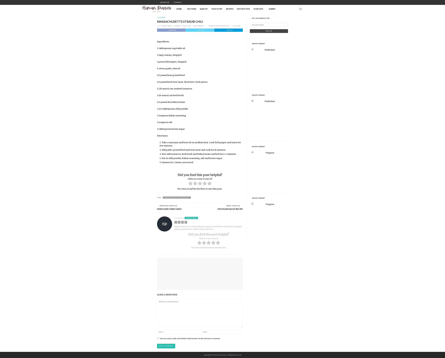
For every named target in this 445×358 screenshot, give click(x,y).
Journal (162, 17)
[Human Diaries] (156, 9)
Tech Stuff (216, 9)
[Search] (285, 2)
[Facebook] (288, 9)
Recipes (229, 9)
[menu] (300, 9)
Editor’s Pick (243, 9)
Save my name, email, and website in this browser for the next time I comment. (190, 339)
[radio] (190, 183)
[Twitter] (291, 9)
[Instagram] (294, 9)
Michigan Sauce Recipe (230, 209)
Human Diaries (166, 26)
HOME (179, 9)
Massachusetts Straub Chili (219, 26)
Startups (258, 9)
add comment (199, 26)
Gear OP (204, 9)
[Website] (175, 222)
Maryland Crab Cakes (169, 209)
